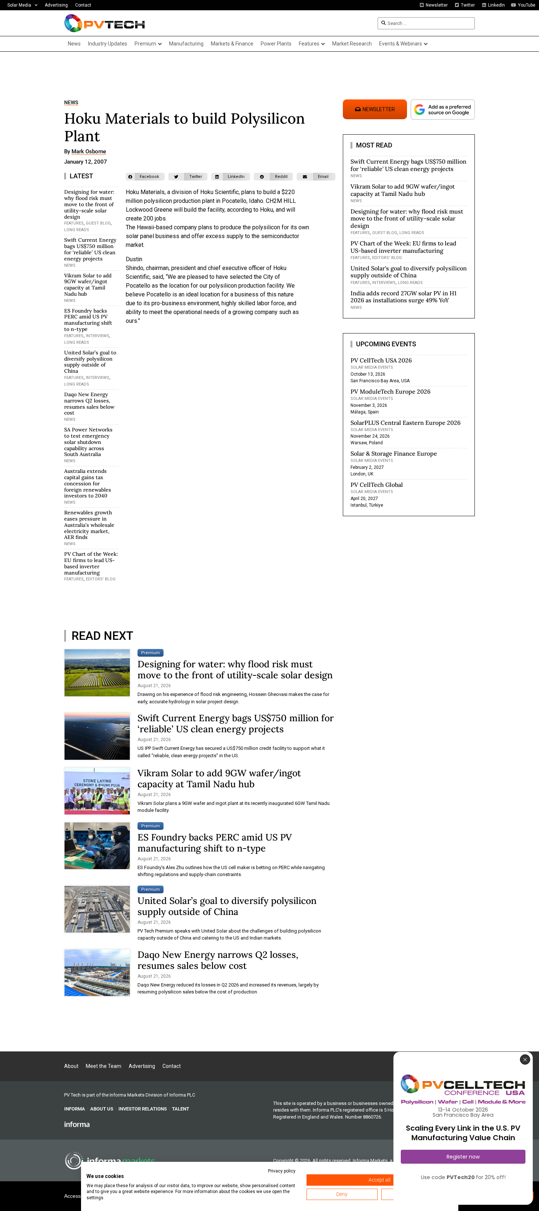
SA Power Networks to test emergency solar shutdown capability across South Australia (88, 441)
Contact (83, 5)
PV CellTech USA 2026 (381, 360)
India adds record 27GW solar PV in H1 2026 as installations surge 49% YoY (403, 296)
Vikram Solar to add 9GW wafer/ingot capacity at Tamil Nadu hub (87, 284)
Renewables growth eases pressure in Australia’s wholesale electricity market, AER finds (89, 524)
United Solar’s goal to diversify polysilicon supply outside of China (90, 361)
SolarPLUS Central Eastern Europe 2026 (406, 422)
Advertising (56, 5)
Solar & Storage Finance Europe (394, 453)
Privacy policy (282, 1171)
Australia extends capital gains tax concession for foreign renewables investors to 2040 (87, 483)
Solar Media (19, 5)
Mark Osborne (89, 152)
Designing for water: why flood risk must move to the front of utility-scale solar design (89, 204)
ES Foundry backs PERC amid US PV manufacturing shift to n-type (88, 319)
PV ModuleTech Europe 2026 (390, 391)
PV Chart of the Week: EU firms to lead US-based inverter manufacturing (91, 563)
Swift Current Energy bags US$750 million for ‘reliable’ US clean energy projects (90, 249)
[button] (145, 176)
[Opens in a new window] (77, 1124)
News (71, 102)
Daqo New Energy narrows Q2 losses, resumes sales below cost (89, 403)
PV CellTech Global (377, 484)
